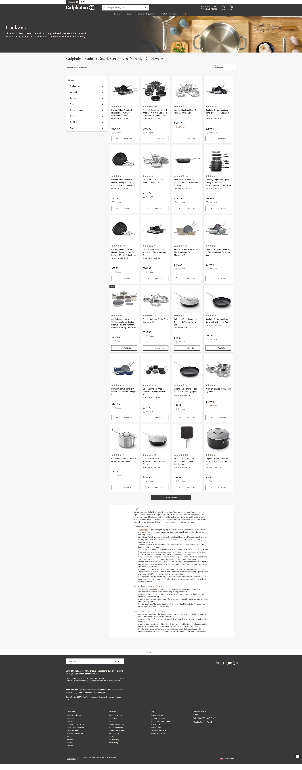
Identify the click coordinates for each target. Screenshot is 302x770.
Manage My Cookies (158, 718)
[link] (86, 86)
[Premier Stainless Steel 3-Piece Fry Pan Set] (218, 388)
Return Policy (114, 733)
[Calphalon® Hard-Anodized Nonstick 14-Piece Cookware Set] (218, 109)
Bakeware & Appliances (146, 14)
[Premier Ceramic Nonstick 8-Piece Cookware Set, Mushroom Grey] (187, 249)
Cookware (117, 14)
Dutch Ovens (144, 549)
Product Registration (116, 724)
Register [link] (214, 9)
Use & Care (113, 718)
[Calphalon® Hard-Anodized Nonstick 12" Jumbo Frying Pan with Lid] (155, 458)
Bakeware (70, 721)
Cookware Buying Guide (76, 724)
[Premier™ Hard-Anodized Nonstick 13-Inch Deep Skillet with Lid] (187, 179)
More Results (171, 497)
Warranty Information (117, 727)
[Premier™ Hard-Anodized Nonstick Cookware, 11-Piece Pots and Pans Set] (124, 109)
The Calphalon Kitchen (169, 14)
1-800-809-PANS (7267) (206, 718)
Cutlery (129, 14)
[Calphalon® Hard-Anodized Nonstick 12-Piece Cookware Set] (155, 249)
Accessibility (113, 743)
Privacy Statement (112, 678)
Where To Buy (114, 740)
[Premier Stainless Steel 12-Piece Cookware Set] (187, 109)
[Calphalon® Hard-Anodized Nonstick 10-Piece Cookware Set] (155, 388)
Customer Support (116, 715)
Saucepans (143, 530)
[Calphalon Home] (72, 1)
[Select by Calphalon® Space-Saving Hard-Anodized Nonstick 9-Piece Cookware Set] (218, 179)
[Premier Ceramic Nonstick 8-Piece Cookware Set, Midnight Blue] (124, 388)
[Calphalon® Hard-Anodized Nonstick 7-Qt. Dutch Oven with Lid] (218, 458)
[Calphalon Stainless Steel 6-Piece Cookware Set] (155, 179)
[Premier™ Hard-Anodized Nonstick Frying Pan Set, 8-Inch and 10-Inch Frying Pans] (124, 249)
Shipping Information (117, 730)
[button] (209, 8)
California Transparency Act (161, 730)
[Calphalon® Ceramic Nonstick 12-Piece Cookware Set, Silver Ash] (218, 249)
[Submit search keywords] (146, 8)
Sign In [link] (208, 9)
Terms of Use (156, 724)
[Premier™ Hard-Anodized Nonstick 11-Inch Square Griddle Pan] (187, 458)
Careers (70, 746)
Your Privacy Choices (158, 721)
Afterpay (70, 740)
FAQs (111, 721)
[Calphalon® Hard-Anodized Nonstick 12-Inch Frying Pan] (187, 388)
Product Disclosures (158, 733)
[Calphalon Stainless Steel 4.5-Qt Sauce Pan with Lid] (124, 458)
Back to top (151, 652)
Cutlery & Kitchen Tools (75, 727)
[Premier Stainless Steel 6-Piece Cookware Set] (155, 318)
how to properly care (168, 522)
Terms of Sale (156, 727)
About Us (70, 736)
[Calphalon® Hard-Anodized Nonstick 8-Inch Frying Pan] (218, 318)
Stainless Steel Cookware (148, 589)
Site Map (70, 743)
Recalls (111, 736)
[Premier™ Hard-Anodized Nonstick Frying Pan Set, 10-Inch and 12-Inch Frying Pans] (124, 179)
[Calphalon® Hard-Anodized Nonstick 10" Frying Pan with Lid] (187, 318)
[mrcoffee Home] (83, 1)
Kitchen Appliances (74, 715)
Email (195, 714)
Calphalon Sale (72, 730)
